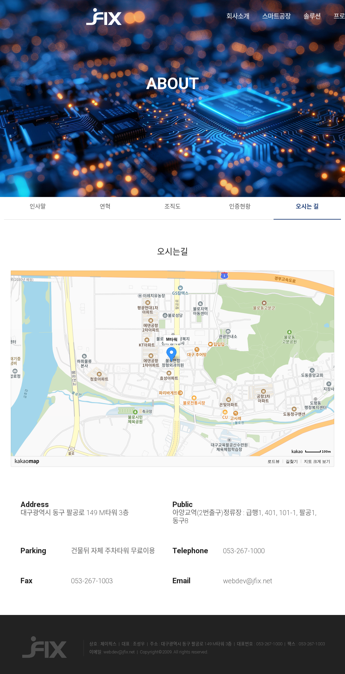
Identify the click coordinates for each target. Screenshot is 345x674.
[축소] (326, 362)
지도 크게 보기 (317, 461)
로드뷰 (274, 461)
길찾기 (292, 461)
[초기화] (326, 375)
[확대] (326, 351)
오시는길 (172, 252)
